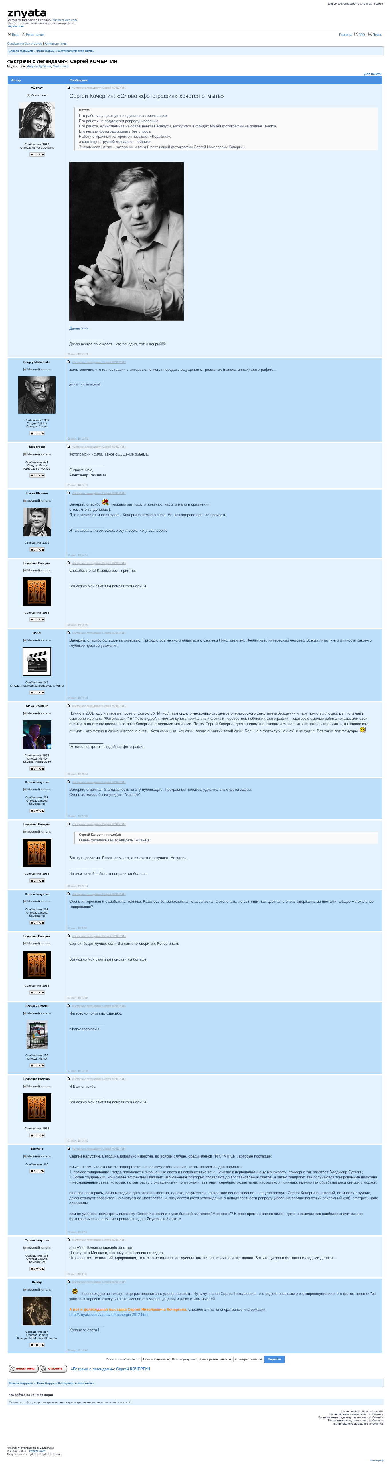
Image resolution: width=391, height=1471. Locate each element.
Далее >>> (78, 328)
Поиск (377, 34)
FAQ (361, 34)
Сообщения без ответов (24, 43)
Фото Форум (45, 50)
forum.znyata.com (65, 19)
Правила (345, 34)
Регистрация (34, 34)
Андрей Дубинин (39, 66)
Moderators (61, 66)
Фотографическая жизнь (76, 50)
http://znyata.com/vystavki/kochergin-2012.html (108, 1314)
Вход (15, 34)
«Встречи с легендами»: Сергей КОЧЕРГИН (110, 1369)
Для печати (373, 74)
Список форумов (21, 50)
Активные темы (56, 43)
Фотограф (377, 1460)
